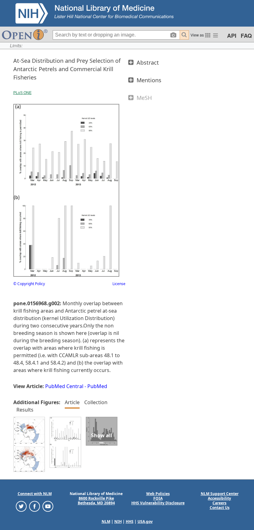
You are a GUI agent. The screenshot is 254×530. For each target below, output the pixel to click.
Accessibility (219, 498)
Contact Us (220, 507)
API (231, 36)
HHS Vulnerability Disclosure (158, 503)
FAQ (246, 36)
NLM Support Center (220, 493)
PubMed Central (64, 386)
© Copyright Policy (29, 283)
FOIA (158, 498)
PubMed (97, 386)
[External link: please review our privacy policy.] (21, 506)
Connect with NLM (35, 493)
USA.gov (145, 521)
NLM (106, 521)
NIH (118, 521)
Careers (219, 503)
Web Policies (158, 493)
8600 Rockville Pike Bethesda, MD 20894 (96, 501)
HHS (130, 521)
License (118, 283)
